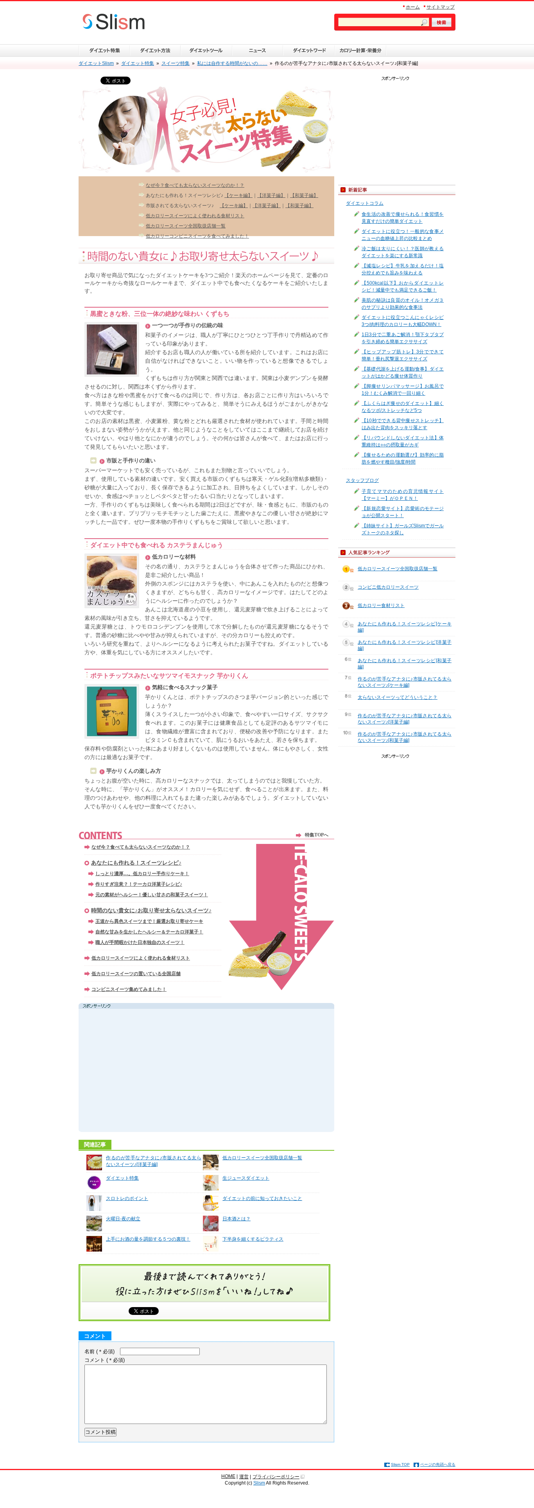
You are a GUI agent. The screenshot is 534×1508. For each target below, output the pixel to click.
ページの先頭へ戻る (437, 1464)
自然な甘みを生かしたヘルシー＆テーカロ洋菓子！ (149, 932)
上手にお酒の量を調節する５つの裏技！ (148, 1239)
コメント (104, 1360)
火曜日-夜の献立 (123, 1218)
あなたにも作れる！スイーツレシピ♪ (136, 863)
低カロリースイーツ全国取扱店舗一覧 (186, 226)
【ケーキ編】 (238, 195)
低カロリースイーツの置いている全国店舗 (136, 973)
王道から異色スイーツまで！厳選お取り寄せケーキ (149, 921)
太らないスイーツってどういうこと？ (397, 697)
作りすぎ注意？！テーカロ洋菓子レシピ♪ (138, 884)
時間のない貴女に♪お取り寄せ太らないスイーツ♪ (151, 910)
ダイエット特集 (122, 1178)
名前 (99, 1351)
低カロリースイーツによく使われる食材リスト (195, 215)
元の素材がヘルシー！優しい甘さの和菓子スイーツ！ (151, 894)
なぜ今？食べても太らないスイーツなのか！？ (195, 185)
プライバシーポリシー (276, 1476)
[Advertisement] (154, 1071)
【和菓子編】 (304, 195)
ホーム (413, 7)
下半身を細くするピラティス (252, 1239)
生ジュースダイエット (245, 1178)
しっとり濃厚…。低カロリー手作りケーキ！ (142, 873)
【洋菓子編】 (271, 195)
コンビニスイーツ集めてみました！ (129, 989)
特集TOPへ (316, 835)
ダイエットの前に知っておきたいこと (262, 1198)
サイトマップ (440, 7)
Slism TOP (400, 1464)
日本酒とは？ (236, 1218)
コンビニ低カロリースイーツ (388, 587)
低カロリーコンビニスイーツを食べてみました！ (197, 236)
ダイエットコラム (364, 203)
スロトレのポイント (127, 1198)
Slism (259, 1483)
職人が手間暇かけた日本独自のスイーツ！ (140, 942)
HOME (228, 1476)
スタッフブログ (362, 480)
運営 (244, 1476)
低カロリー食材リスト (381, 605)
